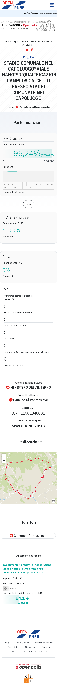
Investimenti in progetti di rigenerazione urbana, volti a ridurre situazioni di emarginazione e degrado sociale (27, 568)
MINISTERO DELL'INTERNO (30, 387)
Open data (12, 647)
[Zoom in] (4, 456)
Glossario (30, 647)
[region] (28, 478)
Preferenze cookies (43, 642)
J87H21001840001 (28, 413)
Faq (7, 642)
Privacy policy (22, 642)
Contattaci (47, 647)
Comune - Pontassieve (30, 536)
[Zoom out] (4, 460)
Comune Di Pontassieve (30, 400)
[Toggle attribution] (53, 501)
